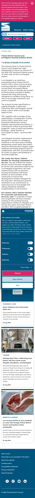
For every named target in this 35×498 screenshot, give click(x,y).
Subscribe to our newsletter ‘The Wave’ (15, 457)
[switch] (30, 248)
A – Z (4, 34)
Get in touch (5, 454)
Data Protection (7, 473)
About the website (7, 460)
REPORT (7, 38)
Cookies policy (6, 463)
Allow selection (17, 279)
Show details (25, 267)
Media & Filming (28, 30)
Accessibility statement (9, 466)
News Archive (16, 45)
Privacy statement (7, 470)
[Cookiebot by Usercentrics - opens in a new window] (25, 211)
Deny (17, 285)
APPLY (28, 38)
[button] (32, 3)
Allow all (17, 273)
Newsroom (17, 30)
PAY (17, 38)
